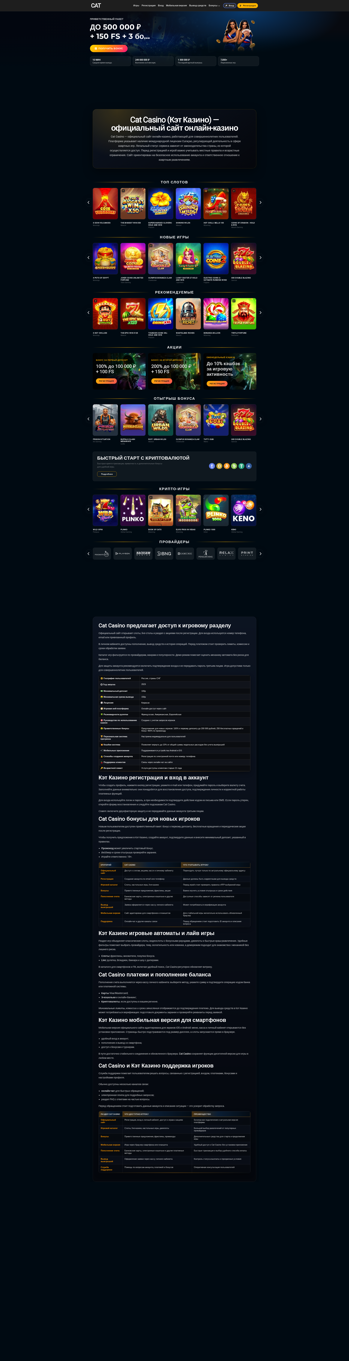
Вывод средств (197, 5)
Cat (96, 5)
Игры (136, 5)
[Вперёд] (260, 202)
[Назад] (88, 202)
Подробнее (107, 474)
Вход (161, 5)
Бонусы (213, 5)
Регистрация (149, 5)
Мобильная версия (176, 5)
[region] (174, 208)
